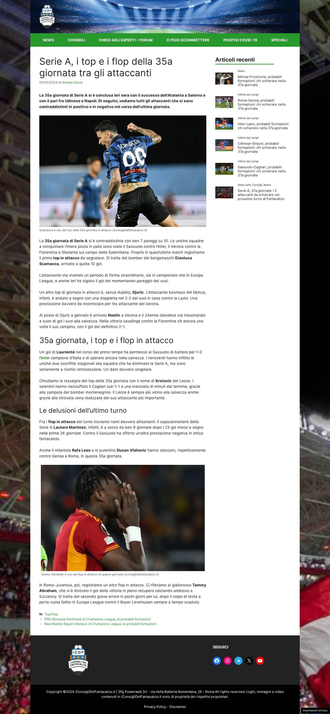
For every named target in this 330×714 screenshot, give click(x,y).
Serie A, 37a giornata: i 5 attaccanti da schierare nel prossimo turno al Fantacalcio (261, 194)
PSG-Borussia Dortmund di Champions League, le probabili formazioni (97, 619)
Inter (45, 358)
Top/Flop (51, 614)
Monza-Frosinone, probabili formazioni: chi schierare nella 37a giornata (262, 81)
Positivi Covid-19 (240, 40)
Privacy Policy (155, 707)
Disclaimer (177, 707)
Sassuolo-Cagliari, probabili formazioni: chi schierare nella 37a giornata (262, 171)
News (48, 40)
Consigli (76, 40)
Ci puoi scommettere (188, 40)
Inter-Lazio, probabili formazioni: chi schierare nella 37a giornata (263, 126)
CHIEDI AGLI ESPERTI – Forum (126, 40)
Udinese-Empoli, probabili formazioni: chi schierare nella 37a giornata (262, 147)
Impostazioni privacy (315, 710)
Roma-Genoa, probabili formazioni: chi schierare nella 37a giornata (262, 104)
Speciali (279, 40)
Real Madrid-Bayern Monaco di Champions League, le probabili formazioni (100, 624)
